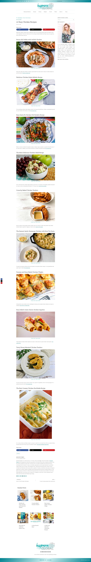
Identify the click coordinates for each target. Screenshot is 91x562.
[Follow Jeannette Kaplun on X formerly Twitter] (19, 476)
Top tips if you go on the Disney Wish (68, 1)
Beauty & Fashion (27, 11)
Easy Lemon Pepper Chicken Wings (48, 505)
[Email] (28, 1)
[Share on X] (1, 281)
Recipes (45, 11)
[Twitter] (24, 1)
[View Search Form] (30, 1)
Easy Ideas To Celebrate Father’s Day (22, 527)
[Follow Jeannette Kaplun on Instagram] (20, 476)
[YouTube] (26, 1)
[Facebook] (17, 1)
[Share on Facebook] (1, 279)
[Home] (16, 17)
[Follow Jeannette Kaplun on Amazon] (26, 476)
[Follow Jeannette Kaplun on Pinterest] (24, 476)
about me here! (63, 57)
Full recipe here (48, 148)
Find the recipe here (26, 73)
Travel (50, 11)
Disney (40, 11)
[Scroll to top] (89, 558)
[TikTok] (22, 1)
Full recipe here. (33, 110)
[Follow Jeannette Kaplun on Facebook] (17, 476)
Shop (66, 11)
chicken (18, 453)
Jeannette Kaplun (20, 457)
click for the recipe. (42, 186)
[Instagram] (19, 1)
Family (34, 11)
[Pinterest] (21, 1)
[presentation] (22, 495)
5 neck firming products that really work (47, 480)
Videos (55, 11)
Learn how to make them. (24, 305)
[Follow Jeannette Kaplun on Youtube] (22, 476)
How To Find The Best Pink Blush (22, 480)
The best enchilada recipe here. (43, 444)
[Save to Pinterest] (1, 283)
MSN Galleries (18, 19)
